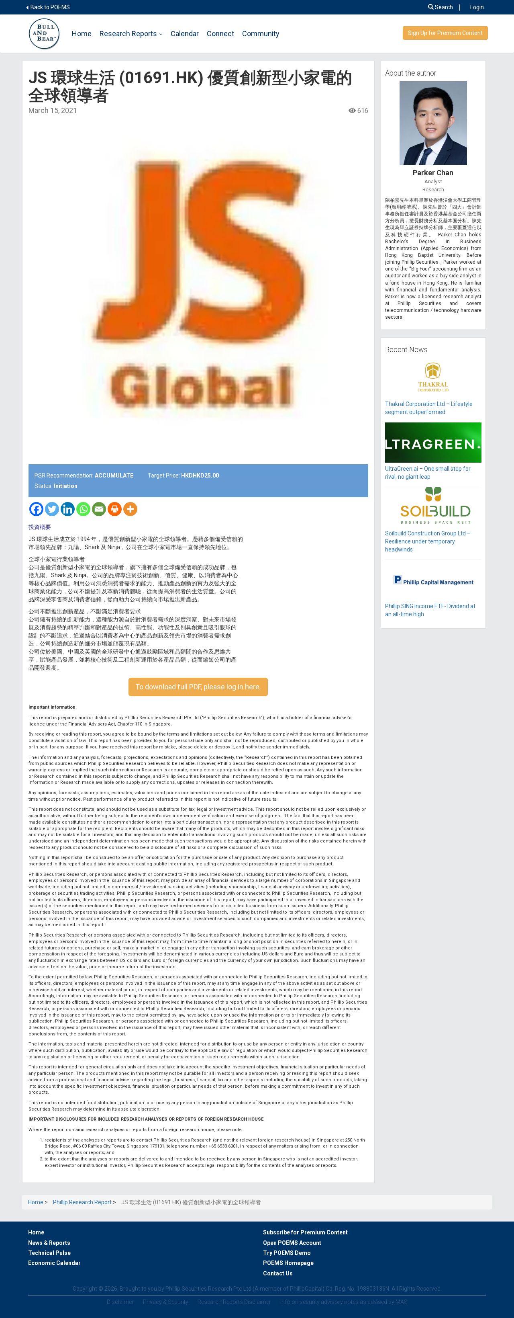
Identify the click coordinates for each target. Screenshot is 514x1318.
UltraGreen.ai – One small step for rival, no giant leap (428, 472)
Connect (220, 33)
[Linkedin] (68, 509)
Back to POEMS (49, 7)
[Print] (115, 509)
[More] (130, 509)
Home (82, 33)
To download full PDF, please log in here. (198, 687)
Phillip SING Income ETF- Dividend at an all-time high (430, 610)
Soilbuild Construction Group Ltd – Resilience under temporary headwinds (428, 541)
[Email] (99, 509)
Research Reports (128, 33)
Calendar (185, 33)
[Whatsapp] (83, 509)
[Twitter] (52, 509)
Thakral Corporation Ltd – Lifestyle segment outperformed (429, 408)
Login (477, 7)
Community (260, 33)
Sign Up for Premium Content (445, 33)
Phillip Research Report (82, 1202)
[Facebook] (36, 509)
